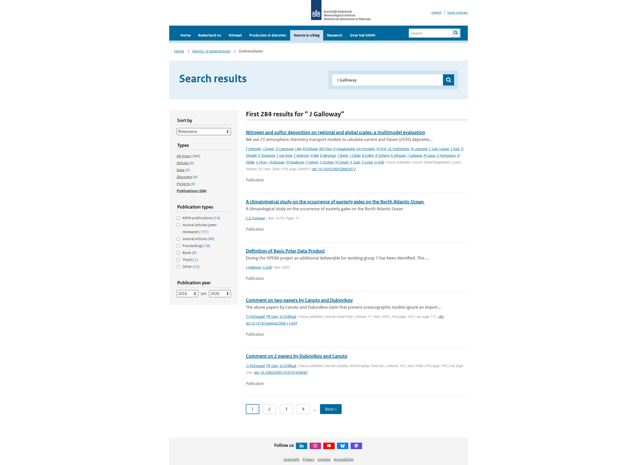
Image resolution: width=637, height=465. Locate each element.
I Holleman (253, 267)
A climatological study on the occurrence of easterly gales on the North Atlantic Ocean (335, 202)
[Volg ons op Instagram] (315, 446)
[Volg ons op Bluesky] (342, 446)
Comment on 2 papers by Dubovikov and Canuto (296, 356)
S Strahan (327, 162)
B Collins (368, 155)
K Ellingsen (398, 155)
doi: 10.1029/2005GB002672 (334, 169)
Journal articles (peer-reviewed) (199, 228)
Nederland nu (209, 35)
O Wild (379, 162)
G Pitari (261, 162)
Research (334, 35)
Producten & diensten (267, 35)
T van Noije (284, 155)
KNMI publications (201, 217)
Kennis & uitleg (306, 35)
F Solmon (312, 162)
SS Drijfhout (287, 316)
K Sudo (355, 162)
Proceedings (196, 245)
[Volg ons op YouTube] (329, 446)
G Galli (267, 267)
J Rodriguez (276, 162)
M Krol (381, 148)
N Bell (314, 155)
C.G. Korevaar (255, 218)
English (436, 12)
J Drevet (268, 148)
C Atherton (301, 155)
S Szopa (367, 162)
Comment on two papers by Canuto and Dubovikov (299, 300)
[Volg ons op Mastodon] (356, 446)
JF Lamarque (284, 148)
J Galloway (414, 155)
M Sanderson (295, 162)
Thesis (190, 259)
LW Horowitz (365, 148)
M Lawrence (419, 148)
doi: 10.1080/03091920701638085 (281, 372)
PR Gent (272, 316)
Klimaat (235, 35)
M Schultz (342, 162)
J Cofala (355, 155)
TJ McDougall (255, 316)
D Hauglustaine (344, 148)
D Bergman (328, 155)
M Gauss (429, 155)
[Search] (455, 33)
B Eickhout (310, 148)
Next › (331, 409)
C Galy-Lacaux (439, 148)
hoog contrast (457, 12)
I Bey (298, 148)
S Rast (455, 148)
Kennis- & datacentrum (211, 51)
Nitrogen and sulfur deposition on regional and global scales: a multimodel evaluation (335, 132)
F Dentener (253, 148)
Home (185, 35)
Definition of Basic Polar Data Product (285, 251)
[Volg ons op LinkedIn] (301, 446)
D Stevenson (266, 155)
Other (191, 266)
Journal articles (198, 238)
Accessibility (344, 459)
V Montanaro (446, 155)
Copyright (291, 459)
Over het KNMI (362, 35)
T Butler (342, 155)
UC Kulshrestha (398, 148)
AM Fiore (325, 148)
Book (189, 252)
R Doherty (382, 155)
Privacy (308, 459)
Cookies (324, 459)
